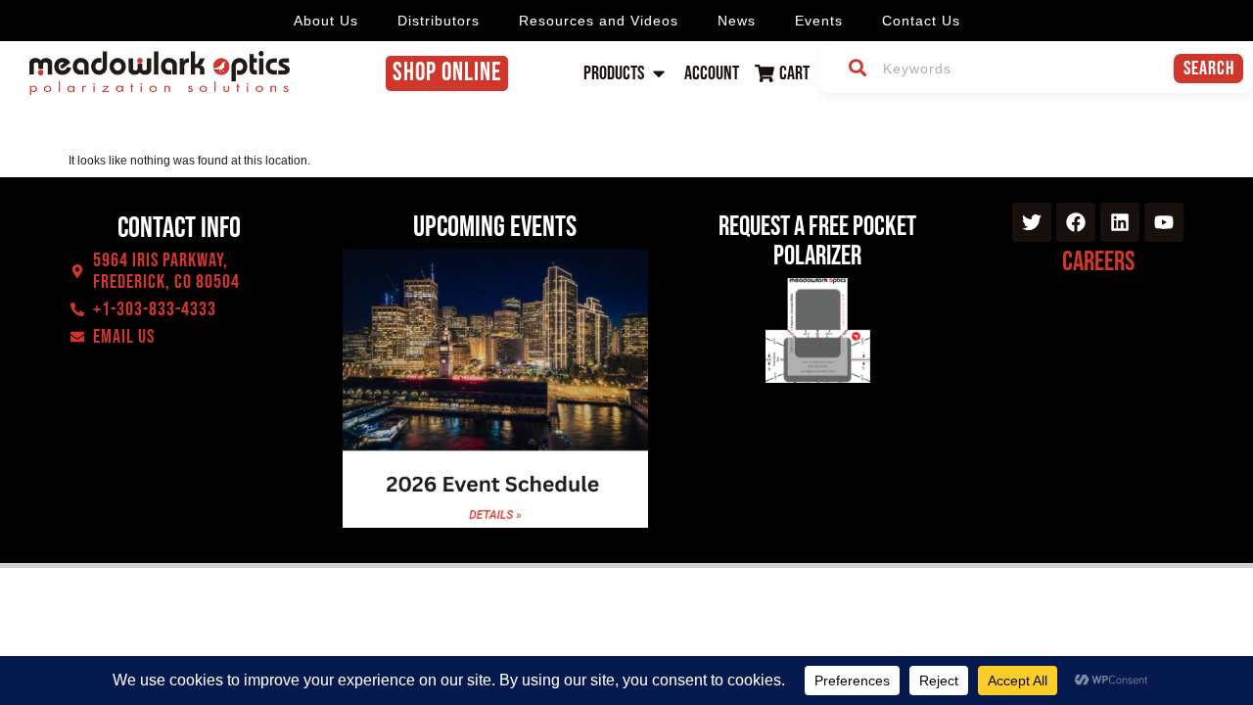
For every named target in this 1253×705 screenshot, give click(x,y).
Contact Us (921, 20)
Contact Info (179, 228)
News (737, 20)
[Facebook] (1075, 222)
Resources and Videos (598, 20)
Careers (1098, 262)
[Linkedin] (1119, 222)
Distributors (438, 20)
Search (1208, 68)
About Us (326, 20)
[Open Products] (659, 73)
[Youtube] (1163, 222)
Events (819, 20)
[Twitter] (1031, 222)
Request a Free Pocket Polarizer (817, 241)
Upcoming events (495, 227)
